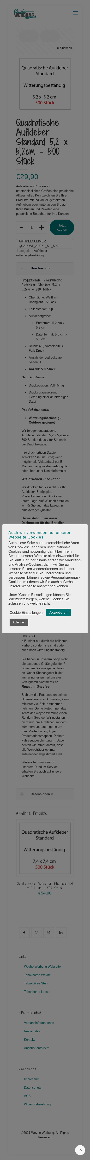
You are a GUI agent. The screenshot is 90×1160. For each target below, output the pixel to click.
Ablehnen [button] (18, 622)
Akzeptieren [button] (58, 612)
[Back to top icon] (80, 1150)
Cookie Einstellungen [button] (26, 613)
